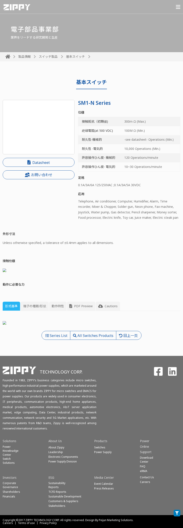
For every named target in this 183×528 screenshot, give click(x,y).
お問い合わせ (41, 174)
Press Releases (104, 488)
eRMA (143, 471)
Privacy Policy (48, 523)
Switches (99, 447)
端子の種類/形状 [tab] (34, 306)
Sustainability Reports (56, 485)
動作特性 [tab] (58, 306)
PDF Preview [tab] (83, 306)
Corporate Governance (10, 485)
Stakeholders (56, 506)
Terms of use (26, 523)
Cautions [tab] (111, 306)
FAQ (142, 466)
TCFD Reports (57, 492)
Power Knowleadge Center (11, 451)
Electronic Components (63, 457)
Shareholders (11, 492)
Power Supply (103, 452)
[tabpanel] (91, 323)
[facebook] (158, 374)
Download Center (146, 460)
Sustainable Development (64, 496)
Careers (8, 523)
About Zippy (56, 447)
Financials (9, 496)
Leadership (55, 452)
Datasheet (40, 162)
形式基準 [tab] (11, 306)
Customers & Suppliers (63, 501)
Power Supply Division (62, 461)
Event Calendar (103, 484)
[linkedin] (172, 374)
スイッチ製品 (48, 56)
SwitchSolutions (9, 461)
